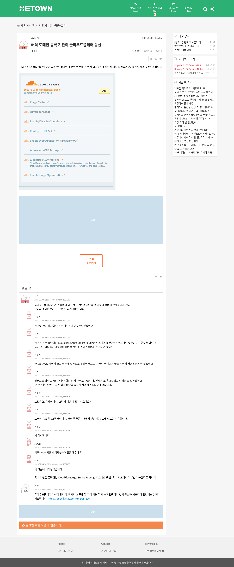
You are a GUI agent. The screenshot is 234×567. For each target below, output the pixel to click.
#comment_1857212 (61, 299)
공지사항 (173, 9)
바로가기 (188, 9)
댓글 (27, 288)
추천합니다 (91, 261)
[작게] (155, 58)
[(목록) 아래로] (160, 276)
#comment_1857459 (61, 447)
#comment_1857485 (61, 464)
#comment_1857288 (61, 337)
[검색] (205, 9)
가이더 (34, 50)
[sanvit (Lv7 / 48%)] (29, 443)
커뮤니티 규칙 (108, 550)
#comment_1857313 (61, 375)
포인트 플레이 (155, 9)
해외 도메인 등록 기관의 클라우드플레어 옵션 (66, 44)
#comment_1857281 (61, 320)
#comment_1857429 (61, 430)
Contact (105, 543)
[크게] (151, 58)
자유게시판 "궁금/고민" (53, 26)
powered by (151, 543)
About (61, 543)
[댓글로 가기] (160, 58)
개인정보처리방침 (154, 550)
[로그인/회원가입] (212, 9)
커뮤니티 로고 (65, 550)
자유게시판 (135, 9)
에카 (36, 296)
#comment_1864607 (61, 489)
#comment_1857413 (61, 413)
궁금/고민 (35, 37)
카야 (36, 485)
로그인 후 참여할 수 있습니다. (43, 525)
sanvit (37, 443)
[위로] (155, 276)
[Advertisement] (91, 220)
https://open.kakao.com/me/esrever (69, 498)
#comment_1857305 (61, 358)
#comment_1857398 (61, 396)
